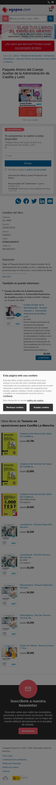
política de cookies (35, 400)
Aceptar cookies (41, 407)
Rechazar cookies (14, 407)
